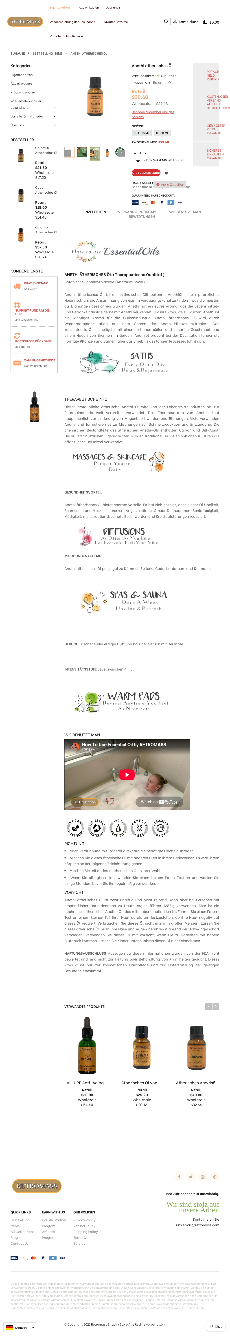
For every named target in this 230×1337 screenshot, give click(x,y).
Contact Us (19, 1243)
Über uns (17, 124)
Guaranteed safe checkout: (153, 195)
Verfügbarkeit (143, 76)
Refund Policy (84, 1225)
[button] (19, 1327)
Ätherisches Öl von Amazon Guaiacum (158, 1082)
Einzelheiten (94, 211)
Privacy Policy (84, 1219)
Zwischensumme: (145, 142)
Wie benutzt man (185, 211)
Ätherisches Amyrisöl (196, 1082)
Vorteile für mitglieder (27, 116)
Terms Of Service (80, 1240)
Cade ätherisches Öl (46, 190)
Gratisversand (36, 283)
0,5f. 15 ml (141, 133)
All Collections (22, 1231)
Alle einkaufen (21, 83)
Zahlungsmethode (39, 360)
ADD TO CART (194, 1326)
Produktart (141, 82)
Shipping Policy (85, 1231)
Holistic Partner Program (54, 1222)
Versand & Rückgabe (137, 211)
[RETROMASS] (36, 1185)
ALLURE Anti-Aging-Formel (93, 1082)
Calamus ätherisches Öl (46, 150)
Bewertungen (142, 216)
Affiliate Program (48, 1234)
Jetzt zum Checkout (146, 173)
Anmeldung (188, 21)
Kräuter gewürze (23, 92)
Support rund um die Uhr (32, 312)
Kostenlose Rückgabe (33, 341)
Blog (14, 1237)
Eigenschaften (22, 74)
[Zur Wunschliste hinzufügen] (166, 172)
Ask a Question (172, 184)
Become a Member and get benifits (153, 114)
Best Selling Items (20, 1222)
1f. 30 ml (162, 133)
